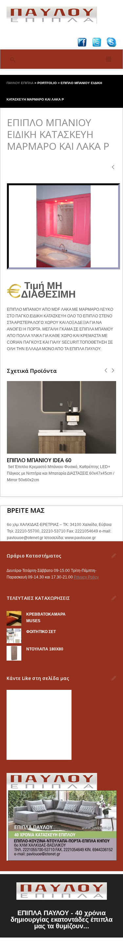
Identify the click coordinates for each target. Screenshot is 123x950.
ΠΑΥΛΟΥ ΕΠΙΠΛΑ (20, 83)
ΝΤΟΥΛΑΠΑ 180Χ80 (44, 649)
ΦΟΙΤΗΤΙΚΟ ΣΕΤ (41, 631)
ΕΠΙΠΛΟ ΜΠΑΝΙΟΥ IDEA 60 (39, 460)
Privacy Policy (86, 577)
